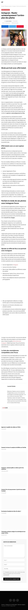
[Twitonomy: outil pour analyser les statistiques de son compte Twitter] (14, 523)
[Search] (26, 2)
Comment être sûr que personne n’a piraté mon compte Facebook (13, 490)
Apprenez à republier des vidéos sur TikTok (10, 427)
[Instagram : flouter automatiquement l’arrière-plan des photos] (14, 38)
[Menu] (2, 2)
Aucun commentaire (6, 22)
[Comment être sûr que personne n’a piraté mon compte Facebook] (14, 481)
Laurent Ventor (8, 21)
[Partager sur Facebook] (5, 26)
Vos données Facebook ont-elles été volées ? (11, 511)
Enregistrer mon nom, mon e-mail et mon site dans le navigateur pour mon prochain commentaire (14, 573)
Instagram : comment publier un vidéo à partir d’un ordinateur (12, 468)
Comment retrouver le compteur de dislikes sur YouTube (13, 447)
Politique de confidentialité (11, 604)
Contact (3, 604)
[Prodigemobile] (14, 2)
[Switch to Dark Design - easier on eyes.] (24, 2)
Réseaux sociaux (8, 6)
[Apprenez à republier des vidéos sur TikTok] (14, 418)
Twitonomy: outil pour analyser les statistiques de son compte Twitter (13, 532)
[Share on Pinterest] (20, 26)
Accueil (2, 6)
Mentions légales (21, 604)
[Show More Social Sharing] (25, 26)
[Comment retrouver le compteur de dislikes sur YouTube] (14, 438)
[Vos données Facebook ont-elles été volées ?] (14, 502)
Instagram (15, 264)
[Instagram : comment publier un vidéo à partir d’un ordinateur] (14, 459)
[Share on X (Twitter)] (12, 26)
